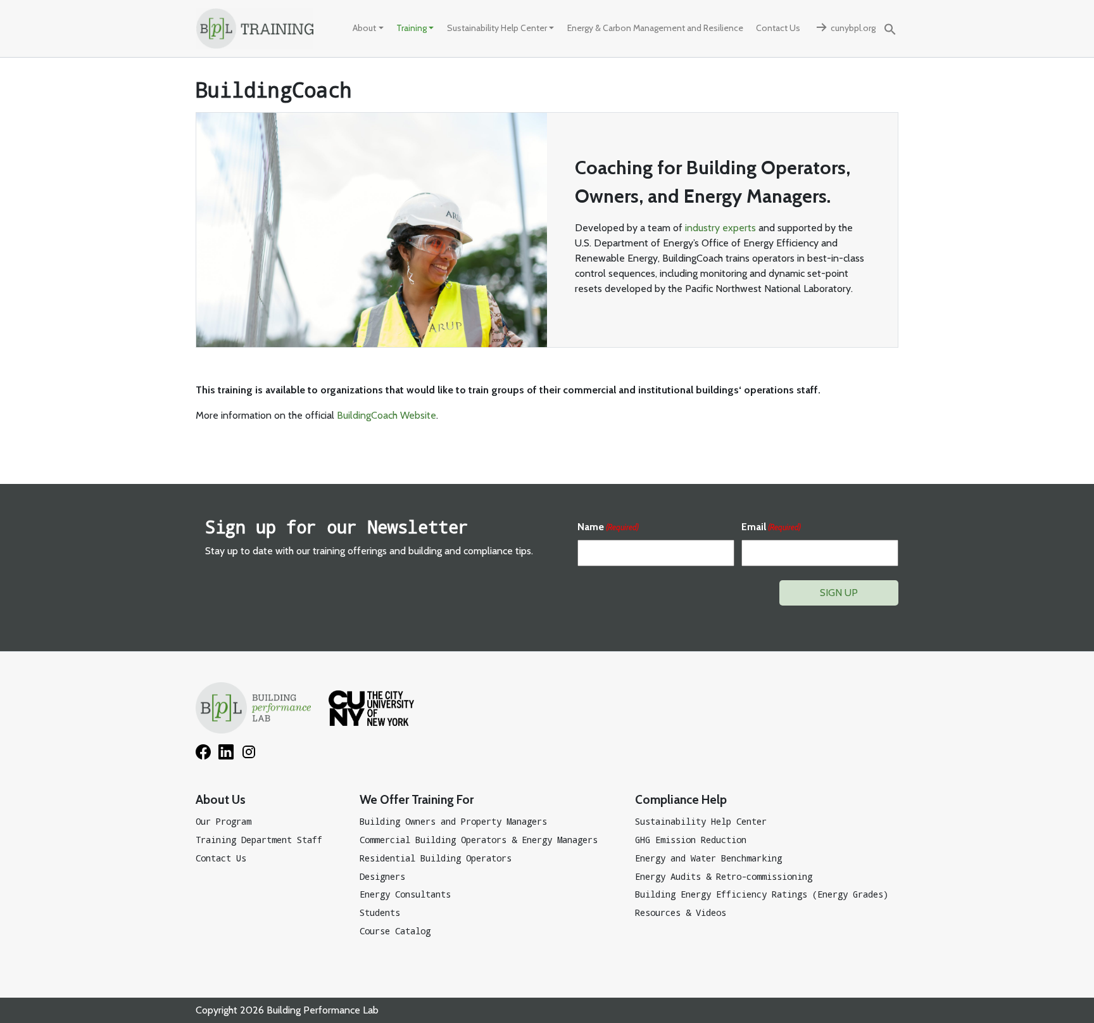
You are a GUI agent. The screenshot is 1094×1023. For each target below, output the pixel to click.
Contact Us (778, 28)
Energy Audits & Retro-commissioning (723, 876)
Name (608, 527)
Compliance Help (681, 799)
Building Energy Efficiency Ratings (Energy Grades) (761, 894)
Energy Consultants (405, 894)
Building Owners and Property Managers (453, 821)
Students (380, 912)
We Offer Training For (417, 799)
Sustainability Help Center (497, 28)
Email (771, 527)
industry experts (720, 228)
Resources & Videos (680, 912)
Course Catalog (395, 931)
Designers (382, 876)
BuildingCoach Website (386, 415)
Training (411, 28)
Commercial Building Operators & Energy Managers (479, 840)
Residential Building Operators (436, 858)
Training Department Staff (259, 840)
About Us (221, 799)
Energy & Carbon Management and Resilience (655, 28)
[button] (890, 28)
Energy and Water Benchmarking (708, 858)
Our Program (223, 821)
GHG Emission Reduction (690, 840)
